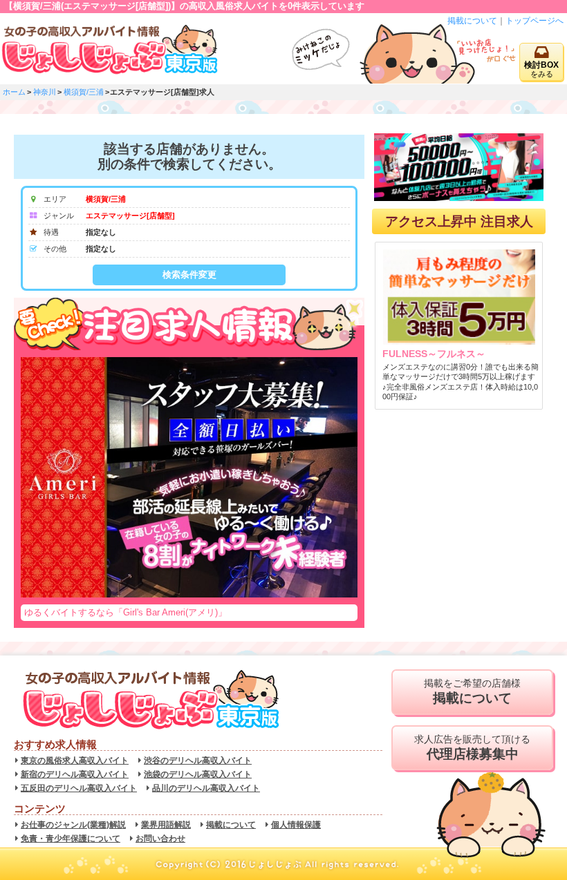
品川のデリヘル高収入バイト (206, 788)
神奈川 (44, 92)
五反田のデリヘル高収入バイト (79, 788)
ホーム (14, 92)
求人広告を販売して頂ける (472, 748)
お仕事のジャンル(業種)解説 (73, 825)
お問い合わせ (160, 838)
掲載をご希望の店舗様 (472, 692)
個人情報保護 (296, 825)
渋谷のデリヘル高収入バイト (198, 760)
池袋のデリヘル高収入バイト (198, 774)
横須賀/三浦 (84, 92)
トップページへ (534, 21)
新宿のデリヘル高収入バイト (75, 774)
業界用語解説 (166, 825)
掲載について (472, 21)
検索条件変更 (189, 274)
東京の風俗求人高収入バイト (75, 760)
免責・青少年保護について (70, 838)
